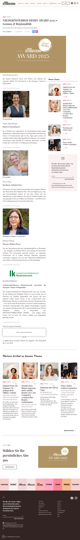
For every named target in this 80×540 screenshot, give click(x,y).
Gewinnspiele (53, 3)
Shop (66, 3)
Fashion (39, 3)
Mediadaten (41, 503)
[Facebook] (33, 31)
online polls (24, 337)
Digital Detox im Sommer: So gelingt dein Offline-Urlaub (69, 90)
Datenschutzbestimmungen (58, 185)
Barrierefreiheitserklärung (45, 514)
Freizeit (33, 3)
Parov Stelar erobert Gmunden (69, 143)
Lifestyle (20, 3)
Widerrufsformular (43, 510)
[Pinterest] (36, 31)
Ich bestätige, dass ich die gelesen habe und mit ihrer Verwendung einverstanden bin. (63, 185)
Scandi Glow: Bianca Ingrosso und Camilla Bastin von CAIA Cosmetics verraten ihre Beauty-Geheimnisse (70, 110)
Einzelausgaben (61, 510)
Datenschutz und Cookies (44, 512)
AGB (39, 508)
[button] (3, 536)
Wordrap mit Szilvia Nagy (67, 129)
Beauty (45, 3)
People (27, 3)
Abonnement (9, 467)
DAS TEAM (40, 501)
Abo (59, 3)
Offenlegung (41, 505)
